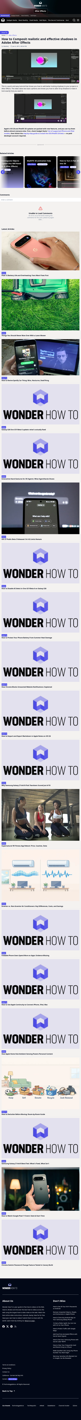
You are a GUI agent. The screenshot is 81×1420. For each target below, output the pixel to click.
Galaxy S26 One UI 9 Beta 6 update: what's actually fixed (24, 430)
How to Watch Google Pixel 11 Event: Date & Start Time (23, 1216)
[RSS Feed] (15, 1326)
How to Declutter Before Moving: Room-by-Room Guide (23, 1114)
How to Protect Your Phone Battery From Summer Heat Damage (27, 638)
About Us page (30, 1321)
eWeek (42, 1406)
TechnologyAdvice (18, 1406)
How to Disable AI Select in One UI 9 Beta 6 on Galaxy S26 (24, 588)
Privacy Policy (6, 1368)
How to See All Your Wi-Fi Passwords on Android (65, 1307)
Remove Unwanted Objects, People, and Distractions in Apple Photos (65, 1313)
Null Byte (33, 15)
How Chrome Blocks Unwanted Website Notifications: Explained (27, 687)
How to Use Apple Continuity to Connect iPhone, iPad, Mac (25, 1005)
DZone (75, 1406)
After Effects (40, 11)
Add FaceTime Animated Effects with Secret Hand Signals (65, 1335)
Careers (9, 1379)
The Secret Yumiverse (56, 20)
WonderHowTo (5, 15)
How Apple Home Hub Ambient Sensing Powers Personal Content (27, 1054)
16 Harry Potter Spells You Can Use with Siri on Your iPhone (64, 1324)
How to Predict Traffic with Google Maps (64, 1330)
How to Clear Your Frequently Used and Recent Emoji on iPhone (64, 1346)
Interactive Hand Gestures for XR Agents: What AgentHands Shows (28, 479)
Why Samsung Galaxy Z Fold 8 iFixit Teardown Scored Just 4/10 (26, 785)
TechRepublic (31, 1406)
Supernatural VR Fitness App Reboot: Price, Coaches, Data (24, 846)
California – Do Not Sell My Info (12, 1375)
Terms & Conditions (8, 1365)
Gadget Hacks (15, 15)
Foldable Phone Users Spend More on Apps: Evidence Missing (25, 955)
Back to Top (7, 1391)
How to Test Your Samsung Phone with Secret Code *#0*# (65, 1341)
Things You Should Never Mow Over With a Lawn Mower (24, 335)
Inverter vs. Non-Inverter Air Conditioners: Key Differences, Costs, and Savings (32, 906)
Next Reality (25, 15)
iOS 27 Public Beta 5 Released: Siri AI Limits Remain (22, 539)
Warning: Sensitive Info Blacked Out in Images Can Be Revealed (65, 1357)
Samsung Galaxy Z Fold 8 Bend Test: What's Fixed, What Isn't (25, 1163)
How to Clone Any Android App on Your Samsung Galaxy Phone (64, 1318)
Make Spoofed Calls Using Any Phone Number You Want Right (65, 1352)
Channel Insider (64, 1406)
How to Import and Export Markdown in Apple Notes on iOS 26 (26, 736)
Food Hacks (34, 20)
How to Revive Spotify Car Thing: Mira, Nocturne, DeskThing (25, 380)
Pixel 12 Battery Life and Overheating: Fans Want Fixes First (25, 275)
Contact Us (5, 1372)
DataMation (51, 1406)
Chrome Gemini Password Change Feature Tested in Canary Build (27, 1265)
